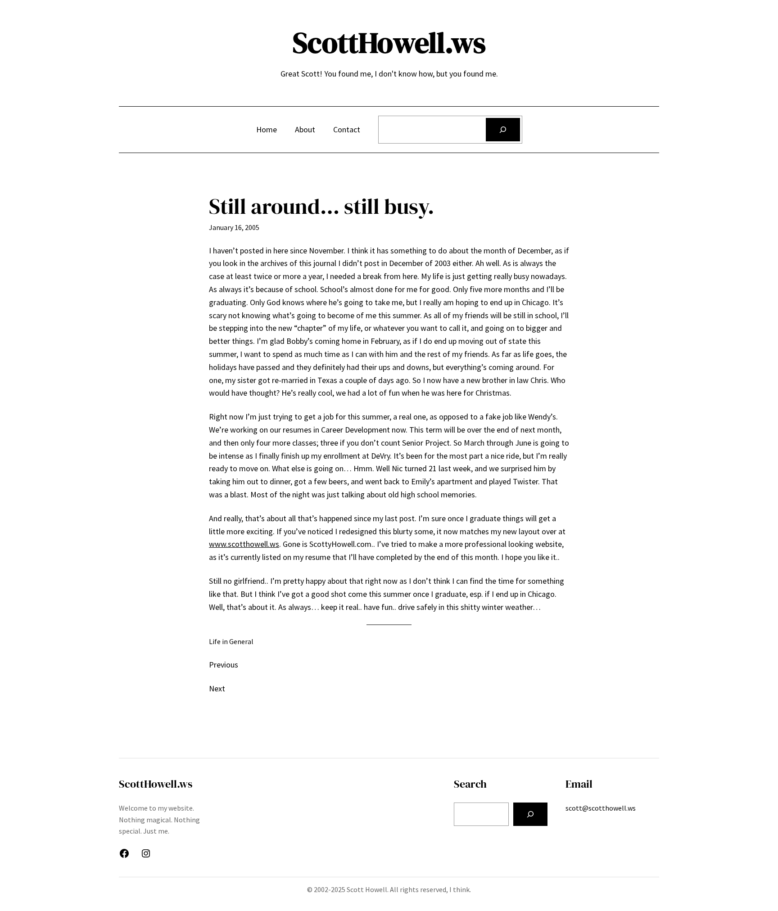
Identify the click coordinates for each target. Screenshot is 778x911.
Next (217, 688)
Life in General (231, 641)
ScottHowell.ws (389, 42)
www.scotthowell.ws (244, 544)
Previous (223, 664)
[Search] (503, 129)
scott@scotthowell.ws (600, 807)
